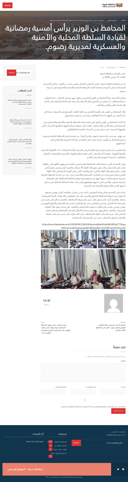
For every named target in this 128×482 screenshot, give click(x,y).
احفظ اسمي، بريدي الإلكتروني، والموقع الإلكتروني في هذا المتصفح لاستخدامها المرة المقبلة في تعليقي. (93, 406)
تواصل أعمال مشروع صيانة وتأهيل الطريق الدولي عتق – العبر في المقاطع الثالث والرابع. (111, 326)
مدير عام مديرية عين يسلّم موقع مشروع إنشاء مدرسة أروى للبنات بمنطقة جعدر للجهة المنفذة (21, 121)
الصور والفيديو (60, 445)
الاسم (123, 387)
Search (11, 72)
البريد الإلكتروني (90, 387)
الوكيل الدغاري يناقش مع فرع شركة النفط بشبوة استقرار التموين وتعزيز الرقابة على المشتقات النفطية (20, 161)
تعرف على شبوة (60, 449)
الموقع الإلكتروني (61, 387)
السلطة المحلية (112, 20)
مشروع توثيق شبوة (59, 452)
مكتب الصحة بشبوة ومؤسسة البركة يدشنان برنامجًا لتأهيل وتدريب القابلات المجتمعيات (20, 102)
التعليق (123, 361)
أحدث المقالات (25, 90)
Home (124, 20)
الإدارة (102, 67)
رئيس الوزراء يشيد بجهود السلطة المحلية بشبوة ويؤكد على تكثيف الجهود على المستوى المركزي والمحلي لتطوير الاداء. (55, 327)
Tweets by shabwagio (35, 441)
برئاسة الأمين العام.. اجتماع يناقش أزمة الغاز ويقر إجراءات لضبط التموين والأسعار (19, 141)
